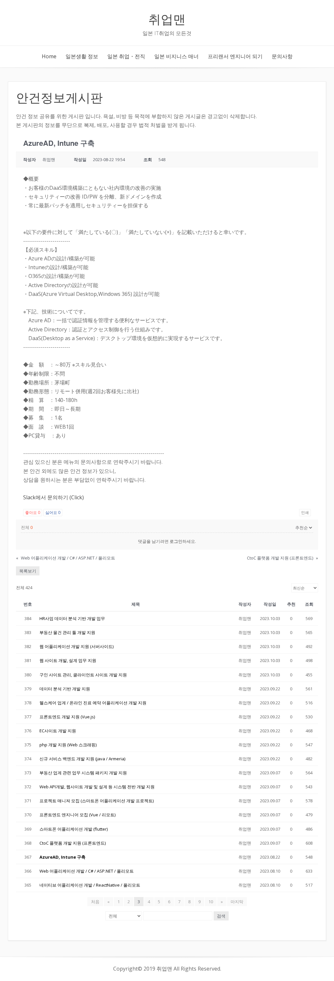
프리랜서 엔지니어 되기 (235, 56)
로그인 (176, 541)
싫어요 (52, 512)
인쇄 (305, 512)
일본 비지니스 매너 (176, 56)
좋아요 (32, 512)
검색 (221, 916)
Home (49, 56)
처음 (95, 902)
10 (210, 902)
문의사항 (282, 56)
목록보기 (27, 571)
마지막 (237, 902)
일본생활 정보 (82, 56)
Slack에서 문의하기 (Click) (53, 497)
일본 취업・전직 (126, 56)
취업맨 (167, 18)
